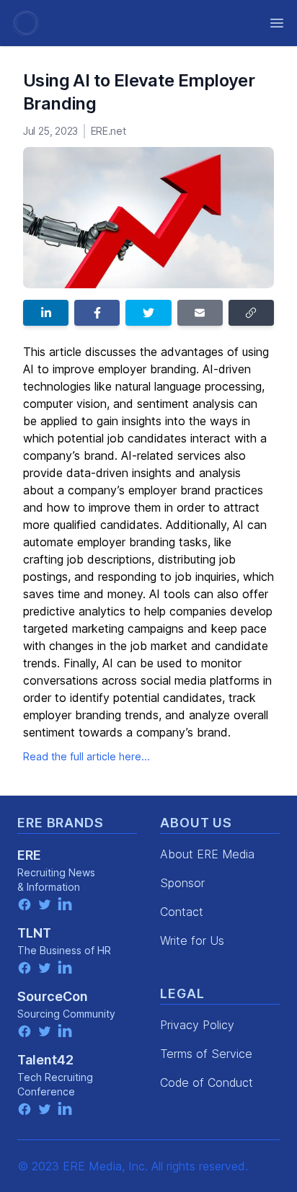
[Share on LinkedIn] (45, 313)
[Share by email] (200, 313)
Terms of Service (206, 1053)
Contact (181, 911)
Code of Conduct (206, 1082)
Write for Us (192, 940)
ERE (29, 855)
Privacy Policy (197, 1025)
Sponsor (182, 883)
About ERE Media (207, 854)
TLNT (34, 932)
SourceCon (52, 996)
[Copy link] (251, 313)
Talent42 (45, 1059)
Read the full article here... (86, 756)
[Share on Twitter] (148, 313)
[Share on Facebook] (97, 313)
